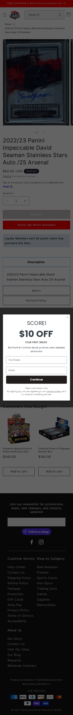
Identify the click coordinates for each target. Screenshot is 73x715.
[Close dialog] (67, 317)
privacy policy (54, 391)
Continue (36, 379)
